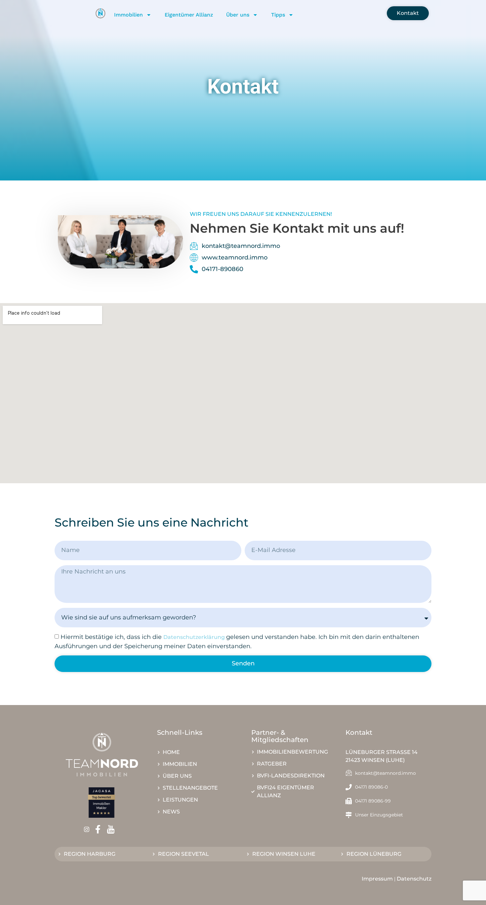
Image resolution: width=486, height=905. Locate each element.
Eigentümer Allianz (189, 15)
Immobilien (128, 15)
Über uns (237, 15)
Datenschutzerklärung (194, 637)
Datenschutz (414, 879)
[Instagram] (89, 829)
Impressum (377, 879)
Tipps (278, 15)
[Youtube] (112, 829)
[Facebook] (100, 829)
